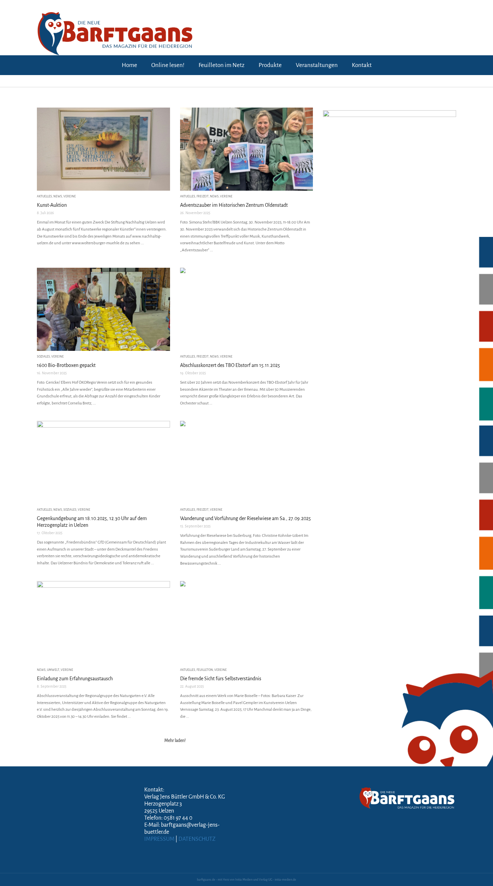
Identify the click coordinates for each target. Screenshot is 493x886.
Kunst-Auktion (52, 205)
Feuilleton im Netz (221, 65)
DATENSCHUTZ (197, 839)
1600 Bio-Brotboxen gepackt (66, 365)
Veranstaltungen (317, 65)
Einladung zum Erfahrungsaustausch (75, 678)
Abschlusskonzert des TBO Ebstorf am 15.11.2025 (230, 365)
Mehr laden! (175, 740)
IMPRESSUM (159, 839)
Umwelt (53, 670)
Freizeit (203, 196)
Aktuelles (44, 196)
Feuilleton (205, 670)
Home (129, 65)
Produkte (270, 65)
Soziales (43, 356)
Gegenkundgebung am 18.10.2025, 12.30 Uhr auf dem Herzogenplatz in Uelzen (92, 522)
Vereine (69, 196)
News (57, 196)
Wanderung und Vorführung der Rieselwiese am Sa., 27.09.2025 (245, 518)
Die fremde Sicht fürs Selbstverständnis (220, 678)
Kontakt (362, 65)
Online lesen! (167, 65)
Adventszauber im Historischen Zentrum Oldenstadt (234, 205)
